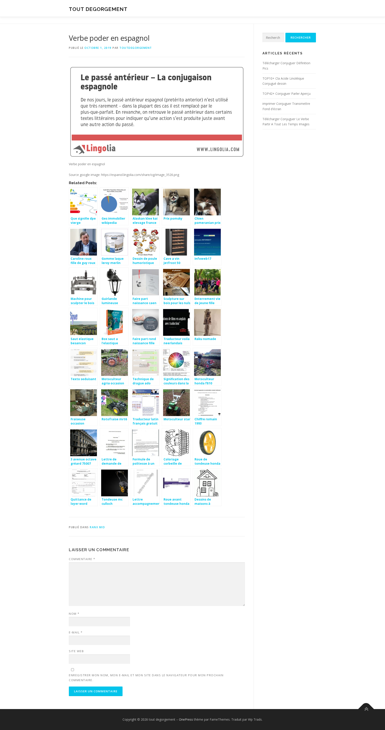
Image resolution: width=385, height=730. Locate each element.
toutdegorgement (135, 48)
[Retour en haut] (366, 709)
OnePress (186, 719)
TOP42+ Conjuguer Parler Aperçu (286, 93)
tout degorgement (98, 9)
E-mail (75, 632)
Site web (76, 651)
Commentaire (82, 559)
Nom (74, 614)
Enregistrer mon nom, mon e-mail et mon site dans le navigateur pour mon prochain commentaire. (146, 677)
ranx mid (97, 527)
